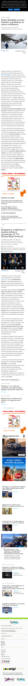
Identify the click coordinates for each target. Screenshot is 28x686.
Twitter (3, 641)
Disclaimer (3, 653)
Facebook (3, 643)
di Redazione (4, 51)
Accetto (10, 9)
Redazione (3, 655)
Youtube (3, 644)
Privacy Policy (3, 650)
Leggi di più (16, 9)
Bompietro (4, 280)
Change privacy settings (5, 656)
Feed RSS (3, 645)
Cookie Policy (3, 651)
